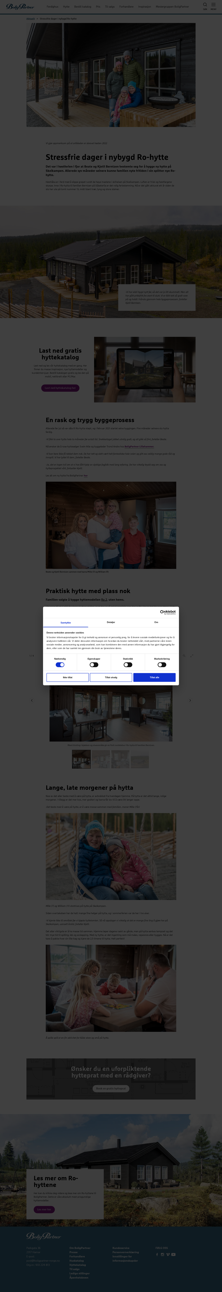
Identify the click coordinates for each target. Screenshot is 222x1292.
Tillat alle (154, 677)
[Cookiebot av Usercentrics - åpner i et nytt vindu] (162, 612)
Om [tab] (156, 622)
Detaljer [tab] (111, 622)
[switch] (94, 664)
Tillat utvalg (111, 677)
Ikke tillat (67, 677)
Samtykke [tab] (66, 622)
